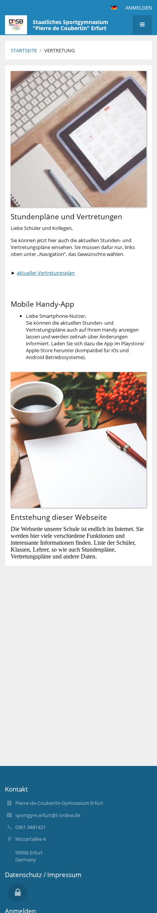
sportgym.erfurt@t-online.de (47, 815)
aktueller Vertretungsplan (46, 272)
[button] (114, 7)
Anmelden (138, 7)
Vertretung (59, 50)
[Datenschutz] (17, 892)
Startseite (24, 50)
